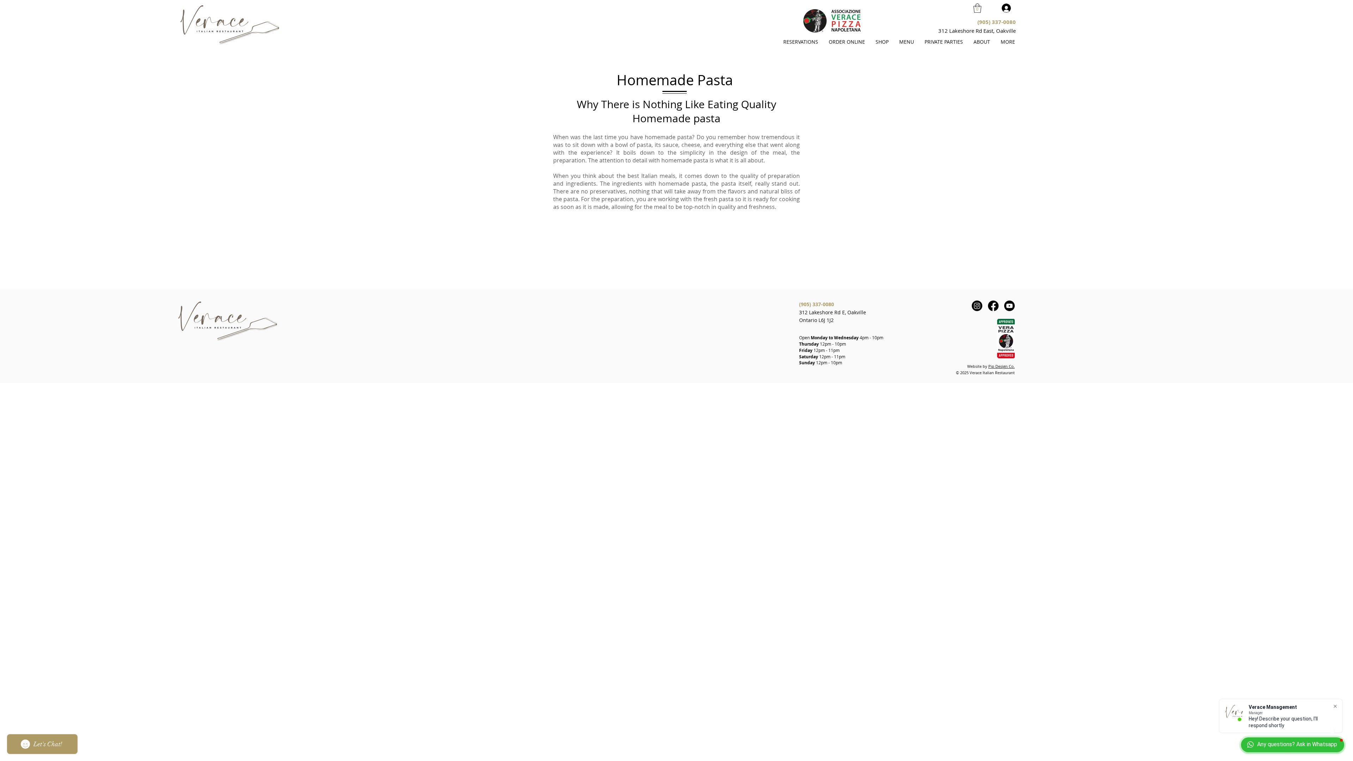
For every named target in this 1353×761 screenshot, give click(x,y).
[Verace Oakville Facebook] (993, 306)
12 (816, 350)
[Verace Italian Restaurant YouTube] (1009, 306)
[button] (977, 8)
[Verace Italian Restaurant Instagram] (977, 306)
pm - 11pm (829, 350)
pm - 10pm (872, 337)
